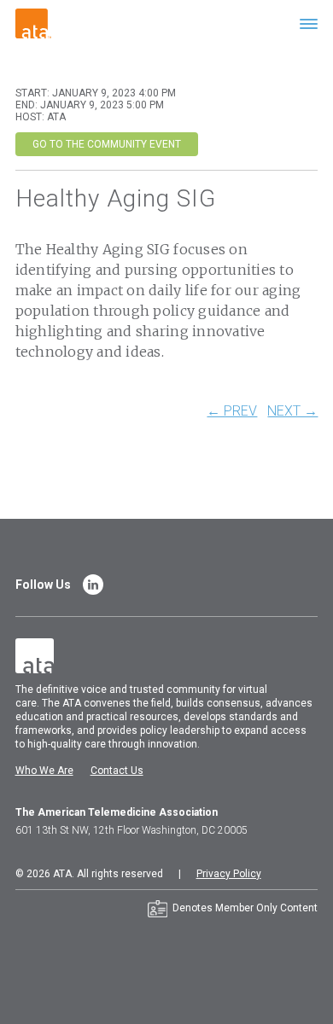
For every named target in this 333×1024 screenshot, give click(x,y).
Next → (292, 411)
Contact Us (117, 771)
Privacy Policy (228, 874)
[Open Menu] (309, 23)
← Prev (232, 411)
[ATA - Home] (33, 23)
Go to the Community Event (106, 144)
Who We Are (44, 771)
